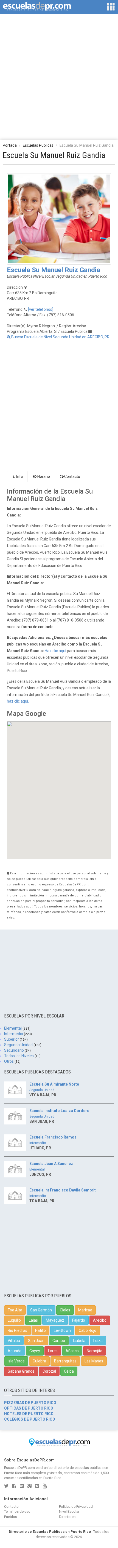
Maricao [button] (85, 1310)
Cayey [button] (34, 1351)
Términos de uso (17, 1511)
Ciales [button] (65, 1310)
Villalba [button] (14, 1340)
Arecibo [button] (99, 1320)
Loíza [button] (98, 1340)
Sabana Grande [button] (21, 1371)
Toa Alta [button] (15, 1310)
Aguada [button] (14, 1351)
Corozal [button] (49, 1371)
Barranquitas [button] (65, 1361)
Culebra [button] (39, 1361)
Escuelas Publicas (38, 145)
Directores (67, 1517)
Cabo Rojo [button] (87, 1330)
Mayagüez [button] (55, 1320)
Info (19, 476)
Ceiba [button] (69, 1371)
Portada (10, 145)
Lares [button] (53, 1351)
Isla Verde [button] (16, 1361)
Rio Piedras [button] (17, 1330)
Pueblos (10, 1517)
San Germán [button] (41, 1310)
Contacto (72, 476)
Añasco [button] (72, 1351)
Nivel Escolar (69, 1511)
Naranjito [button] (94, 1351)
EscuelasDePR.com (19, 1468)
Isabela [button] (79, 1340)
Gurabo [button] (58, 1340)
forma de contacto (37, 627)
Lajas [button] (33, 1320)
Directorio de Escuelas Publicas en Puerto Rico (50, 1532)
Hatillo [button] (40, 1330)
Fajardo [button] (78, 1320)
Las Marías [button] (94, 1361)
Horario (43, 476)
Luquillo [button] (14, 1320)
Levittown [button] (62, 1330)
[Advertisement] (59, 76)
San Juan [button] (36, 1340)
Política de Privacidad (76, 1506)
